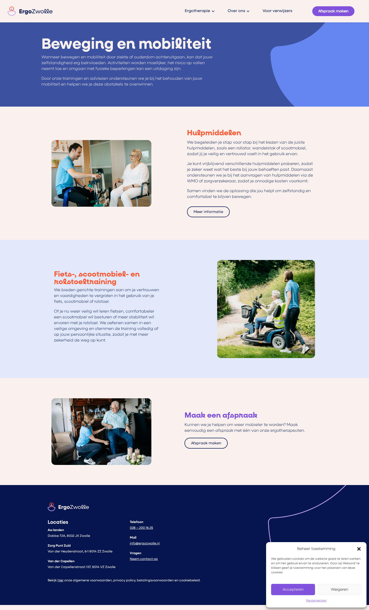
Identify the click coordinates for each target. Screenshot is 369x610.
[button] (358, 548)
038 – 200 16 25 (141, 528)
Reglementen (316, 600)
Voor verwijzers (277, 11)
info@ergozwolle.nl (145, 543)
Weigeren (339, 589)
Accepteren (293, 589)
